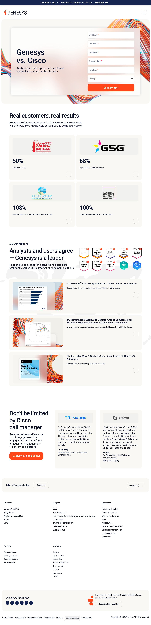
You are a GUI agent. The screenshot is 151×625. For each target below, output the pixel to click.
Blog (104, 519)
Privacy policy (20, 617)
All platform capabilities (13, 516)
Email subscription (35, 617)
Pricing (6, 519)
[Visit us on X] (17, 603)
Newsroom (57, 573)
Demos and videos (109, 512)
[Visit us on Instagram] (12, 603)
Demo (6, 523)
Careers (56, 552)
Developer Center (60, 526)
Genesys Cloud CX (11, 509)
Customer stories (109, 533)
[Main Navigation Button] (144, 12)
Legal (55, 576)
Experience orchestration (112, 526)
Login (55, 509)
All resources (107, 523)
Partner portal (9, 562)
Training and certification (63, 523)
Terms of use (7, 617)
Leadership (57, 559)
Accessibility (49, 617)
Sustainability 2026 (60, 562)
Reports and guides (110, 509)
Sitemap (59, 617)
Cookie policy (87, 617)
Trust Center (58, 566)
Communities (58, 519)
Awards (56, 569)
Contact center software (112, 530)
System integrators (12, 559)
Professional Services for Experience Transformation (74, 516)
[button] (111, 87)
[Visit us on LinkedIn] (7, 603)
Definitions (106, 537)
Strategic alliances (11, 555)
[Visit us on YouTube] (26, 603)
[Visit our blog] (31, 603)
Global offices (58, 555)
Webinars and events (110, 516)
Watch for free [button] (101, 2)
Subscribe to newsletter (108, 604)
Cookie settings (72, 618)
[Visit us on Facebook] (22, 603)
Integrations (9, 512)
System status (59, 530)
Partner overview (11, 552)
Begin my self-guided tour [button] (26, 455)
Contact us (41, 485)
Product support (59, 512)
